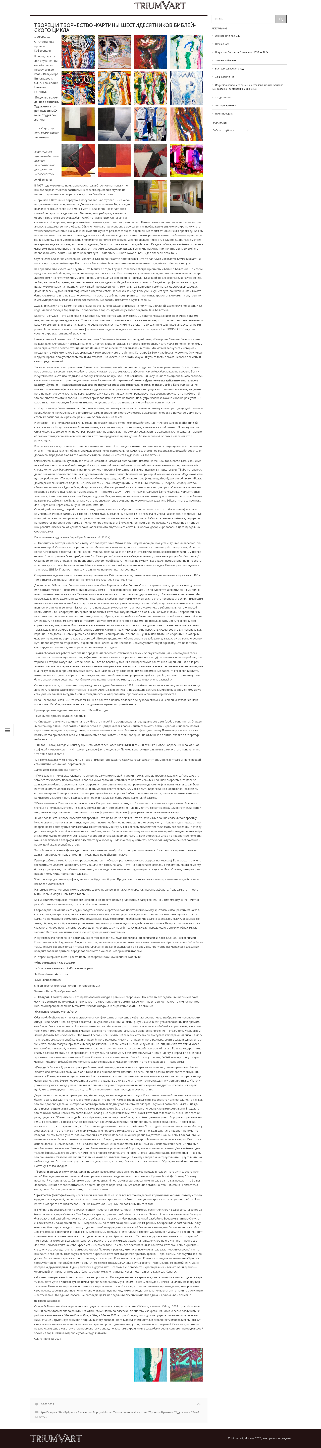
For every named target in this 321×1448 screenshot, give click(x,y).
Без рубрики (67, 1412)
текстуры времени (225, 105)
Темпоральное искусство (130, 1412)
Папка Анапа (222, 44)
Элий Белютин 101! (225, 76)
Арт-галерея (48, 1412)
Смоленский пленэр (226, 60)
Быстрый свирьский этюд (229, 68)
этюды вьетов (223, 97)
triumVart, (237, 1438)
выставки (84, 1412)
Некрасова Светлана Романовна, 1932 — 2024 (241, 52)
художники (182, 1412)
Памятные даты (224, 113)
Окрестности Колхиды (227, 35)
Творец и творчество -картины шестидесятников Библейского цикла (115, 27)
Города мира (102, 1412)
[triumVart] (160, 5)
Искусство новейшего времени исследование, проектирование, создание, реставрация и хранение (248, 86)
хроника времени (161, 1412)
